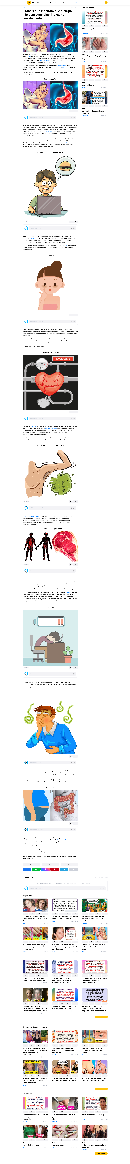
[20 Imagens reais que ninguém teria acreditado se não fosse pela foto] (95, 44)
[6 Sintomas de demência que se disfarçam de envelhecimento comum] (95, 934)
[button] (31, 864)
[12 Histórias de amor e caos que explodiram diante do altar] (95, 1104)
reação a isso (40, 344)
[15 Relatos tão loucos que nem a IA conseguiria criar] (95, 72)
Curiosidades (85, 33)
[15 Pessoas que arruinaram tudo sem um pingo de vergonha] (65, 995)
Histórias (54, 985)
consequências (44, 60)
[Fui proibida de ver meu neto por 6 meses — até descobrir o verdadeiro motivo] (95, 967)
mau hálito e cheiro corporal (32, 516)
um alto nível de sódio (51, 428)
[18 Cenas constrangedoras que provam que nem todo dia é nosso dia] (65, 1104)
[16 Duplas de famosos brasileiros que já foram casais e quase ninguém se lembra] (35, 1067)
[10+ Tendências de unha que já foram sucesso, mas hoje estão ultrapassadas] (35, 934)
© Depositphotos (26, 221)
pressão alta (33, 426)
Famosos (25, 1085)
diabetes (26, 62)
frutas (65, 245)
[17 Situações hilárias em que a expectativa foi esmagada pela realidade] (95, 98)
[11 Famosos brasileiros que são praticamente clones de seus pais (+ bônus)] (35, 905)
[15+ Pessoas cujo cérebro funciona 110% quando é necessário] (65, 905)
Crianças (84, 985)
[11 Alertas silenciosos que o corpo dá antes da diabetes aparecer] (95, 1067)
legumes (68, 142)
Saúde (24, 7)
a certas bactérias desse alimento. (36, 772)
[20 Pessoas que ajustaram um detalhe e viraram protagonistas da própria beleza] (65, 934)
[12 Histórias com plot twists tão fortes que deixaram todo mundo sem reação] (65, 1037)
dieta (63, 67)
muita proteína (33, 238)
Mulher (24, 951)
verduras (67, 592)
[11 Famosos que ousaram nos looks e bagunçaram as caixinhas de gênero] (95, 1132)
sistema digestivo (61, 65)
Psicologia (54, 1083)
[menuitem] (50, 2)
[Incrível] (33, 3)
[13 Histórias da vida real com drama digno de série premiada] (35, 967)
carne (29, 56)
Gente (83, 61)
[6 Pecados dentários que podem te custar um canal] (65, 1132)
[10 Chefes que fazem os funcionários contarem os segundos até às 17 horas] (65, 967)
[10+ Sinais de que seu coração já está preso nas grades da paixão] (65, 1067)
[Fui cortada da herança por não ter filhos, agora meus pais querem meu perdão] (35, 1104)
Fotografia (54, 1121)
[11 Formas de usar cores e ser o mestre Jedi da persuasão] (35, 1132)
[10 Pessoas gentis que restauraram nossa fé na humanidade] (95, 18)
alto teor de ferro (47, 131)
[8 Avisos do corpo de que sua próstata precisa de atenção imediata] (95, 1037)
